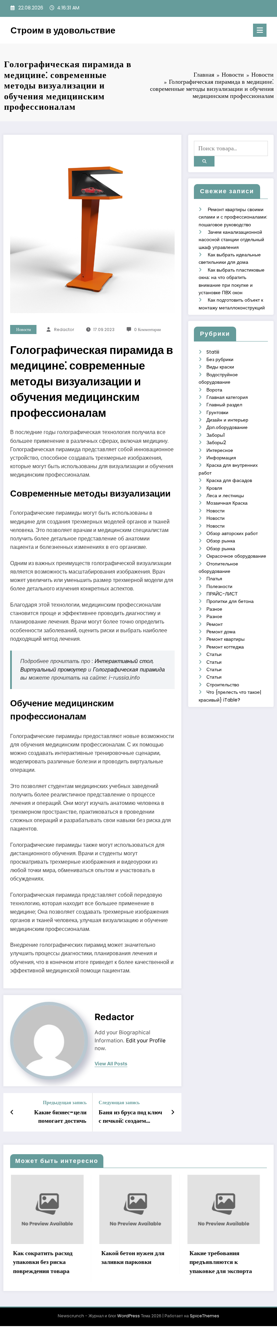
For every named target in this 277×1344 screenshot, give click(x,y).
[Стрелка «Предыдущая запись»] (12, 1112)
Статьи (214, 654)
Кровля (214, 488)
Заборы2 (216, 442)
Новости (23, 329)
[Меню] (260, 30)
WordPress (128, 1324)
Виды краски (220, 366)
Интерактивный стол (124, 661)
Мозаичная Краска (227, 503)
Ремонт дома (220, 631)
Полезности (219, 586)
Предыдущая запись (64, 1103)
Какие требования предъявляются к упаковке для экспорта (151, 1262)
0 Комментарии (147, 329)
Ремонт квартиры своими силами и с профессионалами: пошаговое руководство (233, 217)
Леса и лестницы (225, 495)
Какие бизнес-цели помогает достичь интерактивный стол (57, 1116)
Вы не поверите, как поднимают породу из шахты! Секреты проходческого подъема (240, 1266)
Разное (214, 609)
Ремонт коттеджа (225, 646)
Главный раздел (224, 404)
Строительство (222, 684)
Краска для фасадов (229, 480)
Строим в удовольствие (62, 30)
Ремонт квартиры (225, 639)
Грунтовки (217, 412)
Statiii (212, 352)
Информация (221, 457)
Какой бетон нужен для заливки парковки (63, 1257)
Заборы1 (215, 435)
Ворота (214, 389)
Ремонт (214, 624)
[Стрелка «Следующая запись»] (173, 1112)
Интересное (219, 450)
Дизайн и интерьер (227, 419)
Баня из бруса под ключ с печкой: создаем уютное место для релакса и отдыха (130, 1116)
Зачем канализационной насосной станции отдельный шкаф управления (231, 240)
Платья (214, 578)
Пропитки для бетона (230, 601)
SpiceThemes (204, 1324)
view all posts (111, 1063)
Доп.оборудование (227, 427)
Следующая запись (119, 1103)
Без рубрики (219, 359)
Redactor (64, 329)
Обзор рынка (220, 540)
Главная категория (227, 397)
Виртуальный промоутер (53, 670)
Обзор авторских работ (232, 533)
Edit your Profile (146, 1040)
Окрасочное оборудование (236, 556)
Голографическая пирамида (129, 670)
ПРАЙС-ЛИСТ (222, 593)
